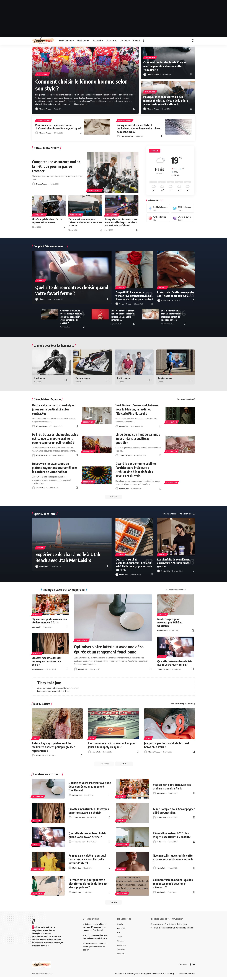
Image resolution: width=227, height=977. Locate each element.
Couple (40, 280)
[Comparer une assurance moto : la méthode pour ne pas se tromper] (112, 172)
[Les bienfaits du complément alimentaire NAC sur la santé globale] (176, 537)
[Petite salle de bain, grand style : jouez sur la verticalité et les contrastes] (97, 415)
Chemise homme (43, 120)
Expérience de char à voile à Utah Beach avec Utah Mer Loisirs (67, 557)
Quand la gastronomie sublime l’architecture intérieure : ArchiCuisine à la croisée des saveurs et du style (135, 469)
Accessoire (42, 74)
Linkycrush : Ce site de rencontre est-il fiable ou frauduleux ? (175, 294)
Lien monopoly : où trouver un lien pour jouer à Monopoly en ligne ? (112, 745)
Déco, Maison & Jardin (47, 399)
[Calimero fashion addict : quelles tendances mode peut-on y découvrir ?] (132, 886)
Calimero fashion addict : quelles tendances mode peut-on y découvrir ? (173, 883)
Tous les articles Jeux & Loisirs (182, 704)
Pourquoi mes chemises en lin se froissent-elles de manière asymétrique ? (58, 126)
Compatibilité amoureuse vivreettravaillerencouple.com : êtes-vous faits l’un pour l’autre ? (134, 296)
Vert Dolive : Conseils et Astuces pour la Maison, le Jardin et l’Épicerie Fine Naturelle (136, 409)
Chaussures (150, 57)
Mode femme (38, 869)
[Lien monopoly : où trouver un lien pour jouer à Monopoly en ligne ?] (113, 723)
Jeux (36, 738)
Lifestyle (37, 614)
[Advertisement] (113, 18)
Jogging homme (165, 378)
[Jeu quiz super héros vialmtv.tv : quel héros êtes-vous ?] (169, 723)
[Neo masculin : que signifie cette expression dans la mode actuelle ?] (132, 861)
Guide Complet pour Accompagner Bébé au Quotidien (169, 622)
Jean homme (39, 378)
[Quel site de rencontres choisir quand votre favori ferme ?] (175, 647)
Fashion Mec (124, 426)
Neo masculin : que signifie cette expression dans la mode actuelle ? (173, 859)
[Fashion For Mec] (43, 41)
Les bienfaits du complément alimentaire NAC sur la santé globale (173, 563)
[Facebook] (158, 208)
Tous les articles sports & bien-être (177, 514)
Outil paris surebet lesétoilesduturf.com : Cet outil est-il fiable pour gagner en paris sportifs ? (133, 564)
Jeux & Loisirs (41, 703)
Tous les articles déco (185, 399)
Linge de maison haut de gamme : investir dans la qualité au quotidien (137, 438)
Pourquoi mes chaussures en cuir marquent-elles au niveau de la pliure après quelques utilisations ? (165, 100)
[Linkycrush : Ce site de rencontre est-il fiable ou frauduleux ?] (176, 270)
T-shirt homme (124, 378)
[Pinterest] (158, 218)
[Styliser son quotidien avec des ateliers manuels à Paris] (50, 604)
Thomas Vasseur (45, 109)
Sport (40, 548)
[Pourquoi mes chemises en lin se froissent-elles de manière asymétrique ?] (97, 127)
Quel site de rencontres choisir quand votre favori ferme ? (71, 290)
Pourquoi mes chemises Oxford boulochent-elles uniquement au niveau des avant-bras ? (139, 128)
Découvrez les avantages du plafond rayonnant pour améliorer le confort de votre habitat (54, 467)
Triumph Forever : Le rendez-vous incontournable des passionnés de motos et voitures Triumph (121, 222)
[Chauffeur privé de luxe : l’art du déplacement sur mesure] (49, 205)
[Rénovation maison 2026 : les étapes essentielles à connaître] (132, 837)
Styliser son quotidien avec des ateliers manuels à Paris (49, 620)
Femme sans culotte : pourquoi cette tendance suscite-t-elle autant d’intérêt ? (87, 859)
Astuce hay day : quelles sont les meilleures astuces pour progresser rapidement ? (53, 746)
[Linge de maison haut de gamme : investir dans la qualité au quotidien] (180, 444)
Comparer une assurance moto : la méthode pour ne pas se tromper (56, 166)
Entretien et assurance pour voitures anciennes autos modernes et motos (85, 222)
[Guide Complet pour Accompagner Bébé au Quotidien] (175, 604)
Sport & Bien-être (45, 513)
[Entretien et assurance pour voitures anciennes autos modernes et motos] (85, 205)
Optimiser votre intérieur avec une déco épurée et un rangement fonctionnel (109, 649)
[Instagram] (182, 218)
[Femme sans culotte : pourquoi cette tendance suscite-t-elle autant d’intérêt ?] (48, 861)
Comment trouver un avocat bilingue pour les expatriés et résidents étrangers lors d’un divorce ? (71, 316)
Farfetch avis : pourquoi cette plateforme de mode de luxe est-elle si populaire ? (89, 883)
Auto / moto (94, 190)
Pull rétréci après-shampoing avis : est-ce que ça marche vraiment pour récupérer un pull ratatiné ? (55, 438)
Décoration (88, 422)
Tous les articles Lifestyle (174, 590)
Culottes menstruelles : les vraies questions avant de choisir (46, 661)
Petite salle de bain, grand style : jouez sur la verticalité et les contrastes (53, 409)
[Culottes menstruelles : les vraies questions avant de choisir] (50, 643)
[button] (131, 50)
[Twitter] (182, 208)
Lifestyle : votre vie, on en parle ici (64, 589)
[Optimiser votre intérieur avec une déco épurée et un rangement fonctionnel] (113, 617)
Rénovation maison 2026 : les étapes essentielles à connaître (172, 835)
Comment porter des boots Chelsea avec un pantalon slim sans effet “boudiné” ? (164, 65)
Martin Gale (165, 300)
